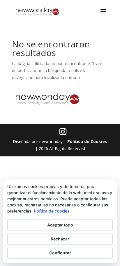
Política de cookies (52, 210)
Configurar (60, 252)
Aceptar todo (60, 224)
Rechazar (60, 238)
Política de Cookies (87, 141)
